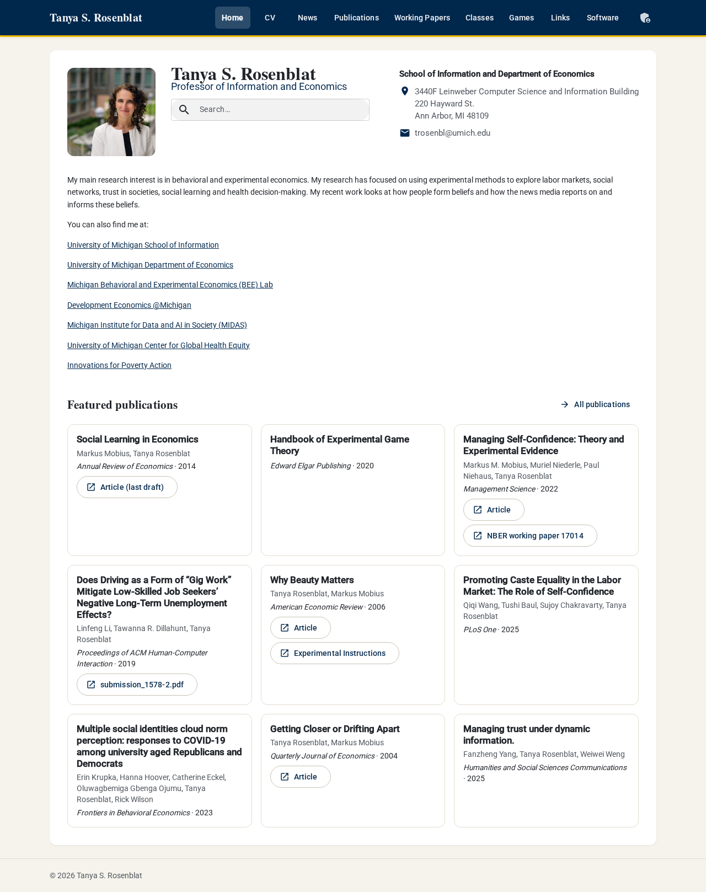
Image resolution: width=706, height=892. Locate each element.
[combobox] (280, 109)
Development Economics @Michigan (129, 305)
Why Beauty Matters (312, 579)
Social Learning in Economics (138, 439)
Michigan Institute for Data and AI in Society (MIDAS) (157, 325)
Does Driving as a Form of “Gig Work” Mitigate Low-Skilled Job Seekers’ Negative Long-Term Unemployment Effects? (154, 597)
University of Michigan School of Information (143, 245)
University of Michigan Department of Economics (150, 264)
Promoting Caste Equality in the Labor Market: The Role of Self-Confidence (542, 585)
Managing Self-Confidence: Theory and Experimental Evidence (543, 445)
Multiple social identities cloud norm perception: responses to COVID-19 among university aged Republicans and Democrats (159, 746)
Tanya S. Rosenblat (96, 17)
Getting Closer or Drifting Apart (335, 728)
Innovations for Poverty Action (119, 365)
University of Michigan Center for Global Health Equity (158, 345)
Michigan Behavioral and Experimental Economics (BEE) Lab (170, 284)
